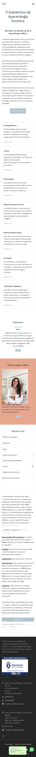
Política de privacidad (29, 624)
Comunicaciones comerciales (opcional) (17, 602)
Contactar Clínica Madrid (14, 730)
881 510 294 (9, 697)
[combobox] (18, 466)
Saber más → (9, 142)
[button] (33, 4)
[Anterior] (16, 350)
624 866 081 (9, 700)
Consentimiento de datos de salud (16, 497)
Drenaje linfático (10, 126)
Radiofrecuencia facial (12, 233)
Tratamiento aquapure (12, 286)
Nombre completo (10, 437)
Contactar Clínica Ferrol (14, 704)
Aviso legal (9, 744)
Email (5, 449)
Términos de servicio (7, 626)
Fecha (5, 466)
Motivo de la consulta (11, 478)
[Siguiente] (19, 350)
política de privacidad (10, 525)
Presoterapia (9, 179)
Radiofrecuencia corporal (14, 205)
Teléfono (7, 443)
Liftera (6, 151)
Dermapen (8, 258)
